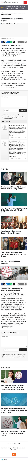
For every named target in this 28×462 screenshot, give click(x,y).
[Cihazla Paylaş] (14, 42)
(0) (16, 137)
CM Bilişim (6, 459)
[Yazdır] (19, 42)
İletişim (15, 448)
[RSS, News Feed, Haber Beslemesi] (14, 454)
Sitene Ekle (13, 450)
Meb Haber (12, 13)
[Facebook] (2, 42)
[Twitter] (4, 42)
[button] (21, 42)
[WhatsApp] (11, 42)
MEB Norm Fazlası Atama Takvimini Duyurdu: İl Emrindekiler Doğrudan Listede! (15, 7)
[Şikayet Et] (25, 137)
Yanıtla (12, 137)
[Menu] (25, 2)
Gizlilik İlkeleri (22, 448)
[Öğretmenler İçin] (9, 2)
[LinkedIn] (9, 42)
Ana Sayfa (5, 13)
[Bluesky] (7, 42)
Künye (9, 448)
